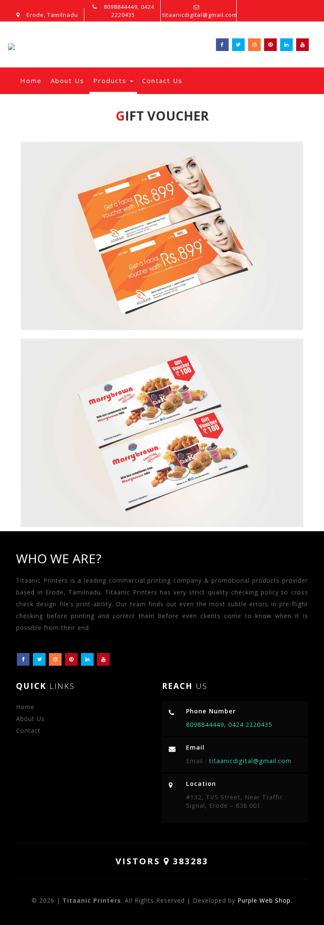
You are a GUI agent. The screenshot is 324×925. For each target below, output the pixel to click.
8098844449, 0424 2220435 (128, 11)
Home (33, 80)
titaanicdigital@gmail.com (199, 15)
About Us (67, 80)
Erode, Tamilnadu (51, 15)
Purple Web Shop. (265, 900)
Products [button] (111, 80)
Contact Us (162, 80)
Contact (28, 730)
